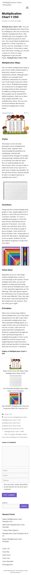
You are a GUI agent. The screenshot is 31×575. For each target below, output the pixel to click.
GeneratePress (17, 572)
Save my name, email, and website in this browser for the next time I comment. (16, 486)
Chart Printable (7, 561)
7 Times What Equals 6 (10, 530)
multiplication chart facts (11, 423)
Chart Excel (6, 555)
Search (4, 503)
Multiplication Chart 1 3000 (14, 432)
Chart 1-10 (8, 414)
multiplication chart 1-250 (11, 420)
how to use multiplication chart (15, 417)
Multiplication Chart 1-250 (12, 27)
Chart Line (6, 558)
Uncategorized (7, 565)
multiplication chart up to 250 (12, 429)
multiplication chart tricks (11, 426)
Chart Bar (5, 552)
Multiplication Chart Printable (12, 3)
